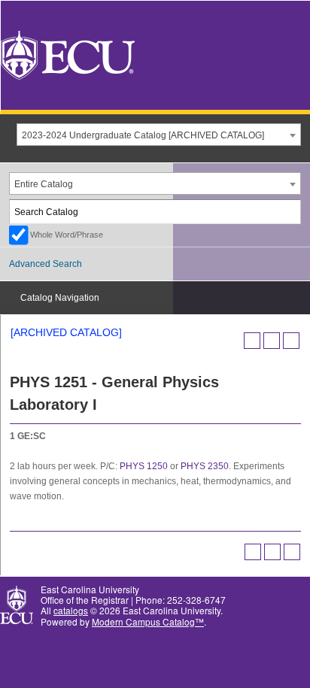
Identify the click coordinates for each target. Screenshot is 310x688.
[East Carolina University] (68, 53)
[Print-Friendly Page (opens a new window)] (271, 340)
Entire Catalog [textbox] (43, 184)
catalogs (70, 610)
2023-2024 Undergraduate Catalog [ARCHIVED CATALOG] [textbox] (143, 135)
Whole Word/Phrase (66, 234)
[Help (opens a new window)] (291, 340)
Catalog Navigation (59, 297)
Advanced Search (45, 264)
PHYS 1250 (144, 466)
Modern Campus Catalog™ (148, 621)
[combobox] (159, 134)
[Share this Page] (252, 340)
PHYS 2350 (205, 466)
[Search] (290, 211)
